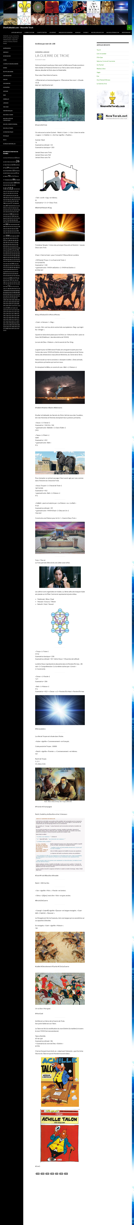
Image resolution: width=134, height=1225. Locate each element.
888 (19, 292)
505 (8, 259)
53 (16, 170)
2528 (13, 324)
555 (12, 265)
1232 (18, 311)
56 (3, 173)
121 (13, 191)
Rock (4, 139)
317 (17, 226)
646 (17, 275)
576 (8, 267)
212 (14, 206)
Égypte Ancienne (8, 71)
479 (12, 255)
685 (4, 280)
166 (8, 199)
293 (13, 222)
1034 (18, 301)
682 (18, 278)
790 (15, 288)
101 (18, 183)
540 (10, 263)
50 (10, 170)
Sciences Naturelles (9, 143)
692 (6, 280)
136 (17, 193)
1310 (7, 315)
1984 (7, 323)
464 (14, 254)
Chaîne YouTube (29, 32)
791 (17, 288)
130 (10, 193)
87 (16, 180)
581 (12, 267)
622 (7, 273)
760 (19, 284)
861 (8, 292)
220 (13, 208)
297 (19, 222)
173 (19, 199)
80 (7, 180)
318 (19, 226)
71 (11, 176)
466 (17, 254)
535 (8, 263)
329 (10, 228)
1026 (10, 301)
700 (10, 280)
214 (17, 205)
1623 (7, 321)
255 (6, 216)
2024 (15, 323)
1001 (7, 299)
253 (18, 214)
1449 (4, 319)
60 (8, 173)
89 (19, 180)
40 (10, 168)
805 (8, 290)
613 (6, 271)
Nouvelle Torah (8, 128)
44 (16, 168)
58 (5, 173)
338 (8, 231)
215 (19, 205)
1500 (10, 319)
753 (12, 284)
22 (12, 162)
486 (19, 255)
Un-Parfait (100, 65)
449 (8, 252)
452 (14, 252)
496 (12, 257)
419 (17, 246)
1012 (18, 299)
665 (8, 278)
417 (15, 246)
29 (7, 165)
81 (8, 180)
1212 (12, 311)
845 (4, 292)
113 (14, 189)
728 (19, 282)
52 (14, 170)
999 (17, 298)
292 (11, 222)
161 (19, 197)
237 (15, 211)
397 (13, 242)
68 (5, 176)
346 (4, 233)
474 (10, 255)
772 (14, 286)
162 (4, 199)
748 (8, 284)
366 (6, 238)
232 (6, 211)
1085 (18, 303)
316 (15, 226)
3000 (13, 326)
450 (10, 252)
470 (4, 255)
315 (13, 226)
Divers (5, 67)
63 (13, 173)
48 (7, 170)
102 (4, 185)
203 (47, 1173)
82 (10, 180)
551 (8, 265)
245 (4, 214)
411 (8, 246)
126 (43, 1173)
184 (18, 201)
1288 (15, 313)
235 (11, 211)
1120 (14, 308)
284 (12, 220)
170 (14, 199)
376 (4, 240)
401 (4, 244)
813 (10, 290)
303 (14, 224)
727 (17, 282)
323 (6, 228)
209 (12, 205)
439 (6, 250)
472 (6, 255)
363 (15, 236)
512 (14, 259)
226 (10, 210)
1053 (7, 303)
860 (6, 292)
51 (11, 170)
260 (13, 216)
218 (9, 208)
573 (6, 267)
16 (3, 162)
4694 (12, 328)
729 (4, 284)
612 (4, 271)
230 (61, 1173)
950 (17, 296)
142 (11, 195)
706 (15, 280)
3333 (18, 326)
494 (10, 257)
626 (13, 273)
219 (11, 208)
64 (14, 173)
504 (6, 259)
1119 (11, 308)
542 (15, 263)
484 (17, 255)
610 (15, 269)
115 (19, 189)
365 (4, 238)
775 (18, 286)
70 (9, 175)
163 (6, 199)
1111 (15, 305)
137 (4, 195)
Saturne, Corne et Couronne (106, 61)
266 (4, 218)
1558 (15, 319)
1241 (4, 313)
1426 (15, 317)
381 (11, 240)
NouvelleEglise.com (97, 32)
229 (17, 210)
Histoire (5, 91)
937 (8, 296)
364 (18, 236)
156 (10, 197)
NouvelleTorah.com (112, 32)
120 (11, 191)
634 (8, 275)
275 (19, 218)
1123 (7, 309)
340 (10, 231)
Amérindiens (7, 48)
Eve (98, 76)
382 (13, 240)
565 (17, 265)
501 (17, 257)
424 (11, 248)
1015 (4, 301)
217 (7, 208)
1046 (4, 303)
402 (6, 244)
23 (56, 1173)
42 (13, 168)
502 (19, 257)
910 (10, 294)
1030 (12, 301)
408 (17, 244)
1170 (7, 311)
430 (15, 248)
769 (6, 286)
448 (6, 252)
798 (4, 290)
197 (11, 203)
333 (17, 228)
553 (10, 265)
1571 (18, 319)
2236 (7, 324)
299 (4, 224)
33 (14, 165)
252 (15, 214)
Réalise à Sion (101, 68)
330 (12, 228)
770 (8, 286)
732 (6, 284)
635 (10, 275)
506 (10, 259)
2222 (4, 324)
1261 (10, 313)
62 (11, 173)
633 (6, 275)
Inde (4, 95)
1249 (7, 313)
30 (8, 165)
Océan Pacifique (8, 132)
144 (15, 195)
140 (9, 195)
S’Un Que (100, 57)
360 (13, 236)
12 (14, 157)
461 (10, 254)
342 (13, 231)
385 (18, 240)
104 (6, 185)
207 (7, 206)
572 (4, 267)
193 (7, 203)
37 (4, 168)
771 (12, 286)
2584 (15, 324)
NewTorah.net (126, 32)
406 (13, 244)
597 (6, 269)
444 (13, 250)
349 (9, 233)
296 (17, 222)
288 (17, 220)
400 (17, 242)
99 (12, 183)
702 (13, 280)
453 (17, 252)
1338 (18, 315)
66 (18, 173)
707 (18, 280)
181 (11, 201)
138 (7, 195)
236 (13, 211)
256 (8, 216)
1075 (12, 303)
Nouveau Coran (8, 114)
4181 (10, 328)
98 (11, 183)
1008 (15, 299)
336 (4, 231)
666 (10, 278)
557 (14, 265)
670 (13, 278)
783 (11, 288)
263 (18, 216)
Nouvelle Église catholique (8, 119)
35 (17, 165)
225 (8, 210)
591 (19, 267)
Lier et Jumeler (101, 53)
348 (6, 233)
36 (18, 165)
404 (9, 244)
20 (8, 162)
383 (15, 240)
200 (16, 203)
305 (16, 224)
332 (14, 228)
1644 (12, 321)
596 (4, 269)
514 (17, 259)
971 (8, 298)
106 (10, 185)
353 (13, 233)
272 (14, 218)
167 (10, 199)
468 (19, 254)
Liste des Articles (16, 32)
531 (4, 263)
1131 (12, 309)
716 (10, 282)
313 (8, 226)
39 (7, 167)
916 (19, 294)
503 (4, 259)
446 (18, 250)
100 (15, 182)
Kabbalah (6, 99)
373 (17, 238)
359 (11, 236)
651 (19, 275)
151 (8, 197)
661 (6, 278)
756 (17, 284)
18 (5, 162)
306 (18, 224)
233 (9, 211)
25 (15, 162)
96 (9, 183)
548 (6, 265)
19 (7, 162)
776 (4, 288)
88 (17, 180)
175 (4, 201)
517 (6, 261)
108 (12, 185)
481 (14, 255)
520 (9, 261)
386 (4, 242)
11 (12, 157)
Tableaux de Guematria (65, 32)
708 (4, 282)
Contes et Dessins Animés (10, 63)
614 (9, 271)
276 (4, 220)
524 (13, 261)
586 (14, 267)
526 (15, 261)
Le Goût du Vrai (102, 83)
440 (8, 250)
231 (4, 211)
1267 (12, 313)
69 (7, 176)
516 (4, 261)
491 (6, 257)
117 (6, 191)
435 (19, 248)
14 (17, 157)
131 (13, 193)
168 (12, 199)
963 (6, 298)
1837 (4, 323)
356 (19, 233)
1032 (15, 301)
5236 (15, 328)
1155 (18, 309)
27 (4, 165)
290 (6, 222)
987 (14, 298)
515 (19, 259)
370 (13, 238)
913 (15, 294)
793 (19, 288)
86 (14, 179)
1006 (13, 299)
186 (4, 203)
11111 (4, 330)
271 (12, 218)
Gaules (5, 79)
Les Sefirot (52, 32)
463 (12, 254)
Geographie (6, 83)
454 (19, 252)
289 (4, 222)
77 (4, 180)
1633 (10, 321)
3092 (15, 326)
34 (16, 165)
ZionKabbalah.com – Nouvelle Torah (18, 27)
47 (5, 170)
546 (4, 265)
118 (38, 1173)
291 (9, 222)
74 (16, 176)
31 (10, 165)
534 (6, 263)
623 (9, 273)
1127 (10, 309)
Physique (6, 136)
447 (4, 252)
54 (17, 170)
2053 (18, 323)
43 (14, 168)
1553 (12, 319)
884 (17, 292)
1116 (4, 308)
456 (4, 254)
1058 (10, 303)
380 (9, 240)
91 (5, 183)
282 (10, 220)
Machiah (5, 107)
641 (14, 275)
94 (6, 183)
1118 (8, 308)
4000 (7, 328)
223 (4, 210)
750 (10, 284)
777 (6, 288)
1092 (7, 305)
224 (6, 210)
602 (11, 269)
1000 (4, 300)
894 (4, 294)
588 (17, 267)
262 (15, 216)
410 (6, 246)
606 (13, 269)
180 (9, 201)
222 (18, 208)
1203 (10, 311)
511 (12, 259)
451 (12, 252)
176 (6, 201)
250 (13, 214)
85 (11, 180)
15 (19, 157)
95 (8, 183)
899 (6, 294)
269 (8, 218)
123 (15, 191)
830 (17, 290)
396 (11, 242)
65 (16, 173)
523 (11, 261)
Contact (85, 32)
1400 (10, 317)
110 (14, 185)
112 (10, 188)
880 (14, 292)
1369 (4, 317)
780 (9, 288)
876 (12, 292)
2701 (10, 326)
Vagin (98, 72)
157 (13, 197)
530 (19, 261)
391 (9, 242)
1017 (7, 301)
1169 (4, 311)
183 (15, 201)
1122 (4, 309)
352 (11, 233)
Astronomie (7, 56)
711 (6, 282)
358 (8, 235)
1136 (15, 309)
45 (18, 168)
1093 (10, 305)
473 (8, 255)
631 (4, 275)
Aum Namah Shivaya (103, 80)
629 (17, 273)
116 (4, 191)
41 (11, 168)
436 (4, 250)
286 (14, 220)
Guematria (39, 52)
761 (4, 286)
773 (16, 286)
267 (6, 218)
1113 (19, 305)
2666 (7, 326)
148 (4, 197)
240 (17, 212)
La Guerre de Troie (52, 55)
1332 (15, 315)
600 (8, 269)
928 (6, 296)
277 (6, 220)
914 (17, 294)
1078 (15, 303)
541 (13, 264)
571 (19, 265)
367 (9, 238)
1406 (12, 317)
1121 (16, 308)
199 (14, 203)
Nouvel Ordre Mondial (10, 124)
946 (14, 296)
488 (4, 257)
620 (4, 273)
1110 (12, 305)
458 (6, 254)
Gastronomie (7, 75)
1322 (12, 315)
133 (15, 193)
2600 (18, 324)
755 (14, 284)
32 (12, 165)
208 (10, 205)
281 (8, 220)
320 (4, 228)
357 (4, 236)
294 (15, 222)
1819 (18, 321)
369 (11, 238)
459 (8, 254)
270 (10, 218)
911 (13, 294)
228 (14, 210)
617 (15, 271)
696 (8, 280)
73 (15, 176)
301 (10, 224)
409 (4, 246)
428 (13, 248)
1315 (10, 315)
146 (17, 195)
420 (4, 248)
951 (19, 296)
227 (12, 210)
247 (8, 214)
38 (5, 168)
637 (12, 275)
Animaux (5, 52)
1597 (4, 321)
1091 (4, 305)
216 (4, 208)
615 (11, 271)
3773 (4, 328)
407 (15, 244)
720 (14, 282)
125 (18, 191)
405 (11, 244)
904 (8, 294)
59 (6, 173)
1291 (18, 313)
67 (4, 176)
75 (18, 176)
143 (13, 195)
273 (17, 218)
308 (4, 226)
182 (13, 201)
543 (18, 263)
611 (17, 269)
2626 (4, 326)
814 (12, 290)
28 (5, 165)
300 (6, 224)
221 (15, 208)
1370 (7, 317)
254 (4, 216)
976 (12, 298)
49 (8, 170)
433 (17, 248)
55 (18, 170)
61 (9, 173)
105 (8, 185)
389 (6, 242)
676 (16, 278)
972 (10, 298)
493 (8, 257)
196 (9, 203)
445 (15, 250)
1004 (10, 299)
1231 (15, 311)
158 (15, 197)
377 (7, 240)
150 (6, 197)
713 (8, 282)
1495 (7, 319)
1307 (4, 315)
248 (10, 214)
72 (13, 176)
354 (15, 233)
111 (5, 188)
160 (17, 197)
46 (3, 170)
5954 (18, 328)
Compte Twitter (42, 32)
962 (4, 298)
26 (17, 161)
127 (6, 193)
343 (15, 231)
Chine (5, 60)
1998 (10, 323)
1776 (15, 321)
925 (4, 296)
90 (3, 183)
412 (66, 1173)
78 (5, 180)
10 (11, 158)
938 (10, 296)
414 (13, 246)
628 (15, 273)
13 (16, 158)
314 (10, 226)
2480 (10, 324)
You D (99, 50)
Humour (77, 32)
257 (10, 216)
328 (8, 228)
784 (13, 288)
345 (17, 231)
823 (14, 290)
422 (9, 248)
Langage (46, 52)
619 (17, 271)
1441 (18, 317)
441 (10, 250)
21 (10, 162)
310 (6, 226)
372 (15, 238)
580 (10, 267)
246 (6, 214)
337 (6, 231)
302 (12, 224)
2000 (12, 323)
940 (12, 296)
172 (17, 199)
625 (11, 273)
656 (4, 278)
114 (16, 189)
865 (10, 292)
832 (19, 290)
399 (15, 242)
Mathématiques (8, 110)
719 (12, 282)
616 (13, 271)
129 (8, 193)
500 (14, 257)
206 (52, 1173)
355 (17, 233)
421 (6, 248)
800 (6, 290)
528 (17, 261)
